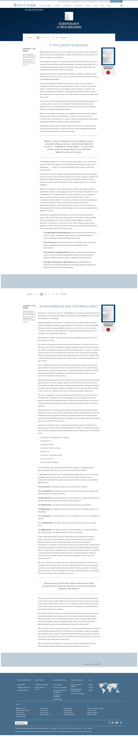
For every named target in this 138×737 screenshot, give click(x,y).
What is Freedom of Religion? (76, 685)
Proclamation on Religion (77, 693)
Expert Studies (78, 5)
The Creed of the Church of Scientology (59, 691)
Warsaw (91, 685)
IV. (45, 38)
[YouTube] (116, 722)
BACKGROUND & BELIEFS (59, 680)
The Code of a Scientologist (57, 695)
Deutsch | (44, 710)
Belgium (91, 690)
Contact (85, 728)
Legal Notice (78, 728)
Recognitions (67, 5)
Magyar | (92, 712)
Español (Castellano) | (95, 708)
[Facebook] (109, 722)
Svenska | (21, 716)
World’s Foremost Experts (40, 688)
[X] (112, 722)
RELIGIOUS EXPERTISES (34, 10)
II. (38, 294)
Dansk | (44, 708)
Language (17, 704)
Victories (57, 5)
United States (21, 685)
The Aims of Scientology (59, 687)
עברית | (20, 712)
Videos (109, 5)
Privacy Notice (53, 728)
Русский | (92, 714)
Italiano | (43, 712)
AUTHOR (63, 38)
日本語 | (68, 712)
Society (95, 5)
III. (41, 38)
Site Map (90, 728)
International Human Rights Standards (76, 690)
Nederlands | (21, 714)
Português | (69, 714)
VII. (57, 38)
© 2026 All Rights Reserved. (31, 728)
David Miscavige (57, 699)
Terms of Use (61, 728)
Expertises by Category (41, 685)
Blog (102, 5)
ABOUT (29, 38)
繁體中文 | (21, 708)
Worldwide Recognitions (23, 687)
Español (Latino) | (22, 710)
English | (67, 708)
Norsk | (44, 714)
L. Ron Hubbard (57, 685)
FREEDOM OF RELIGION (77, 680)
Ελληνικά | (92, 710)
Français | (67, 710)
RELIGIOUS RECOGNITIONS (24, 680)
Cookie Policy (70, 728)
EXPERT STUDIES (39, 680)
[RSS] (121, 722)
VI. (53, 38)
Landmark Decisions (22, 690)
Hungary (91, 687)
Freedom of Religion (45, 5)
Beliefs (88, 5)
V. (49, 38)
